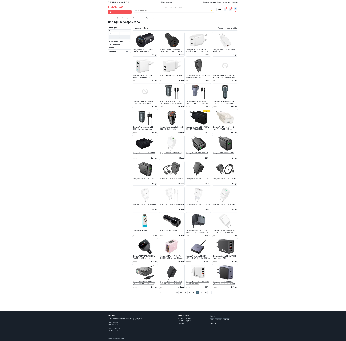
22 (206, 292)
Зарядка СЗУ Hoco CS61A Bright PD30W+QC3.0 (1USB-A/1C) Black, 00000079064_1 (224, 76)
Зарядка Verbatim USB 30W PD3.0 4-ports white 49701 (197, 283)
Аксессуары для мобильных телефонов (133, 17)
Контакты (235, 2)
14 (172, 292)
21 (201, 292)
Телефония (117, 17)
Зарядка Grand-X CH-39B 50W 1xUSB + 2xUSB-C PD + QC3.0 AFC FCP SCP (171, 51)
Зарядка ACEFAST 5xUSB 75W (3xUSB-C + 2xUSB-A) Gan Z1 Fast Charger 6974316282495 (197, 231)
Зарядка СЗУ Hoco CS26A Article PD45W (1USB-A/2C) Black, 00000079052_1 (144, 102)
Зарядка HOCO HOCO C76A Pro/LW (172, 204)
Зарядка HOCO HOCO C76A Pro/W (144, 204)
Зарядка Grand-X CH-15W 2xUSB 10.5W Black (224, 50)
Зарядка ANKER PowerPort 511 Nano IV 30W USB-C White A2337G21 (223, 128)
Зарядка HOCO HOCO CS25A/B (197, 153)
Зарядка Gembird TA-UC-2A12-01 (171, 75)
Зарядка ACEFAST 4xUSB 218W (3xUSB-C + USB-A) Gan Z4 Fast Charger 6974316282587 (144, 283)
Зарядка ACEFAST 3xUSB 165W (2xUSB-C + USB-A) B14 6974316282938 (144, 257)
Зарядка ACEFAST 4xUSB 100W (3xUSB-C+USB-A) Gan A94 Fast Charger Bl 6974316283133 (171, 283)
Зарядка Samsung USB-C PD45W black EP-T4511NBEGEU (197, 128)
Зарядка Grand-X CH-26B (168, 230)
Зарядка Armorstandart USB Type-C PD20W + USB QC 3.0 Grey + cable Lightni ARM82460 (171, 102)
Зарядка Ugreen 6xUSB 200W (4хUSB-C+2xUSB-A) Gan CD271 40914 (197, 257)
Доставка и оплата (209, 2)
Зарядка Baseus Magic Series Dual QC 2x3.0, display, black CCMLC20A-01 (171, 128)
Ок (119, 37)
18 (189, 292)
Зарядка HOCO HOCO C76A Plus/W (198, 204)
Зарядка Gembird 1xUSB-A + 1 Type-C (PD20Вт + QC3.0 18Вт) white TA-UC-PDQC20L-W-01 (143, 76)
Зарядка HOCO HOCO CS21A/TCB (171, 178)
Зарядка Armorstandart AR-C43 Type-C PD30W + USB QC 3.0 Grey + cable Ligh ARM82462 (197, 102)
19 (193, 292)
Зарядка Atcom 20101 (140, 230)
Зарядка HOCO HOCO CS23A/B (223, 153)
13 (168, 292)
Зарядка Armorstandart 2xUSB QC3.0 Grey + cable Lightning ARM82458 (143, 128)
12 (164, 292)
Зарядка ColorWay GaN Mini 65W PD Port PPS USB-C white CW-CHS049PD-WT (224, 231)
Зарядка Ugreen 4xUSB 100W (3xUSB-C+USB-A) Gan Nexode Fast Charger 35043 (225, 283)
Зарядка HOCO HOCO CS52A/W (170, 153)
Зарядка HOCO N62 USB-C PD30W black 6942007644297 (198, 76)
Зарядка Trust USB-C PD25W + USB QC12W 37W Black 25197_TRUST (143, 51)
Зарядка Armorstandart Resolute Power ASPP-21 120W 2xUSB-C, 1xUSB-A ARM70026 (224, 102)
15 (177, 292)
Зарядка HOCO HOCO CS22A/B (143, 178)
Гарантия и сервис (223, 2)
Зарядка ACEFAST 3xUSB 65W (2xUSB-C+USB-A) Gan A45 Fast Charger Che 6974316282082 (170, 257)
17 (185, 292)
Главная (110, 17)
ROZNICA (115, 6)
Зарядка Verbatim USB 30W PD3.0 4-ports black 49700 (224, 257)
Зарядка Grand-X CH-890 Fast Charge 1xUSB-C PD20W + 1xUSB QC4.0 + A (197, 51)
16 (181, 292)
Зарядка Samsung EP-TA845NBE (144, 153)
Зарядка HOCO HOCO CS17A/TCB (224, 178)
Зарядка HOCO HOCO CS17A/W (197, 178)
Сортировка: (137, 28)
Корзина (212, 316)
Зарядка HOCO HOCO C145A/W (224, 204)
